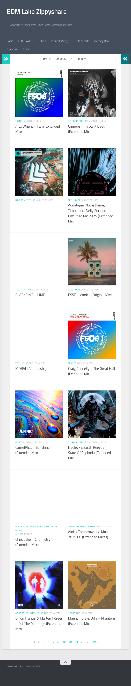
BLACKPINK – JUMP (30, 295)
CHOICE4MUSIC (26, 41)
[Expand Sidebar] (6, 59)
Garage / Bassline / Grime (43, 526)
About (43, 41)
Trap (28, 289)
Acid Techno (21, 613)
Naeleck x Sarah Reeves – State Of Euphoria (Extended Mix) (89, 452)
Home (10, 41)
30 (76, 641)
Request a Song (59, 41)
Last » (95, 641)
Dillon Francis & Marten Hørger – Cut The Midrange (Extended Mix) (38, 623)
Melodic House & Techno (81, 526)
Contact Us (12, 49)
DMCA (26, 49)
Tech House (74, 200)
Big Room (73, 121)
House (18, 442)
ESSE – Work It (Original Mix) (90, 295)
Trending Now (101, 41)
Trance (19, 121)
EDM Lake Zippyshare (37, 11)
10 (64, 641)
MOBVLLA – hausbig (31, 369)
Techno (84, 121)
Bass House (74, 289)
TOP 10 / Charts (80, 41)
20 (70, 641)
